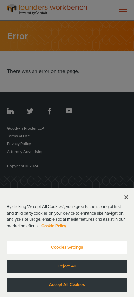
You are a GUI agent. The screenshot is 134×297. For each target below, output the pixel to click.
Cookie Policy (53, 226)
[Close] (126, 197)
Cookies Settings (67, 247)
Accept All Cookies (67, 284)
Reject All (67, 266)
